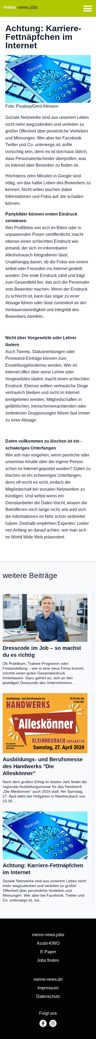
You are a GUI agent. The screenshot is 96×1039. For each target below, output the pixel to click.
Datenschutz (48, 996)
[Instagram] (53, 1023)
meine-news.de (48, 979)
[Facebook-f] (43, 1023)
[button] (88, 8)
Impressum (48, 988)
